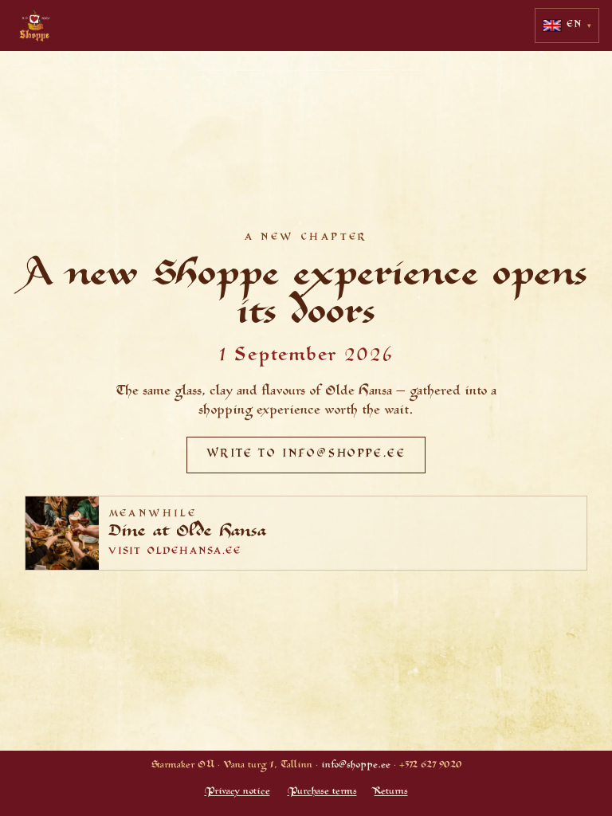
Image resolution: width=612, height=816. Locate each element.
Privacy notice (237, 792)
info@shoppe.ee (355, 766)
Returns (391, 792)
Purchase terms (322, 792)
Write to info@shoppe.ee (306, 455)
